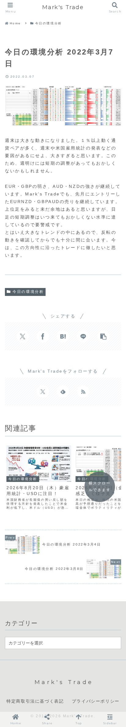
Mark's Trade (62, 7)
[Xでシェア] (23, 336)
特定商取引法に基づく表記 (35, 701)
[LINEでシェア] (83, 336)
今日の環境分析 (28, 292)
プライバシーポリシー (96, 701)
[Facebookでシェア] (43, 336)
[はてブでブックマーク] (63, 336)
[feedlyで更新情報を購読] (63, 391)
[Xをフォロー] (43, 391)
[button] (103, 336)
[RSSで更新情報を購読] (83, 391)
